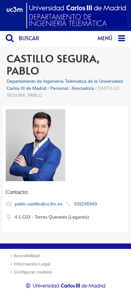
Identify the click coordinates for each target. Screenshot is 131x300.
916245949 (85, 203)
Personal (59, 88)
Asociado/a (83, 88)
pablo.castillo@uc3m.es (38, 203)
